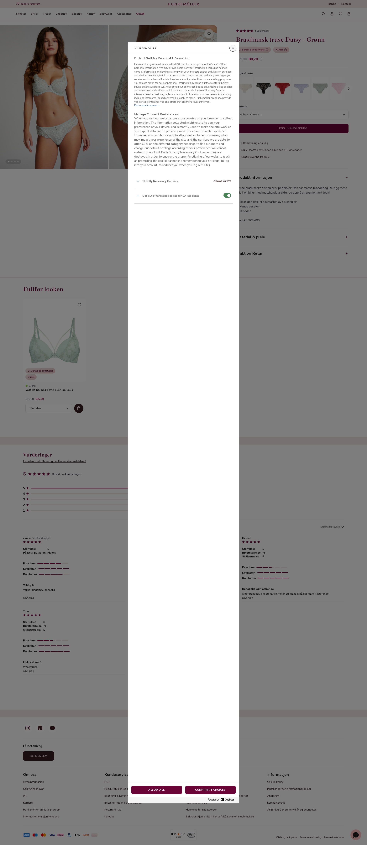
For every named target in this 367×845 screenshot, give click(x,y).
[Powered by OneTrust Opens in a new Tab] (222, 799)
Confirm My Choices (210, 790)
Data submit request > (146, 105)
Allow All (156, 790)
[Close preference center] (233, 48)
